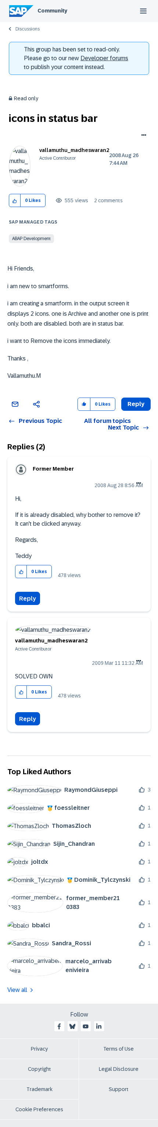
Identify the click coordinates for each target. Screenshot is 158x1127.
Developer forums (104, 58)
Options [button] (142, 136)
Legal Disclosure (119, 1069)
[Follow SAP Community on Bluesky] (72, 1026)
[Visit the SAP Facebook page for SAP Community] (59, 1026)
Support (119, 1089)
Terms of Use (118, 1049)
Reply (27, 598)
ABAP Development (31, 238)
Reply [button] (136, 404)
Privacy (39, 1049)
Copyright (39, 1069)
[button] (15, 200)
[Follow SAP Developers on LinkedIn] (99, 1026)
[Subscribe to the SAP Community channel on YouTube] (86, 1026)
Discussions (27, 29)
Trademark (39, 1089)
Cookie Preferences (39, 1109)
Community (52, 11)
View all (17, 990)
